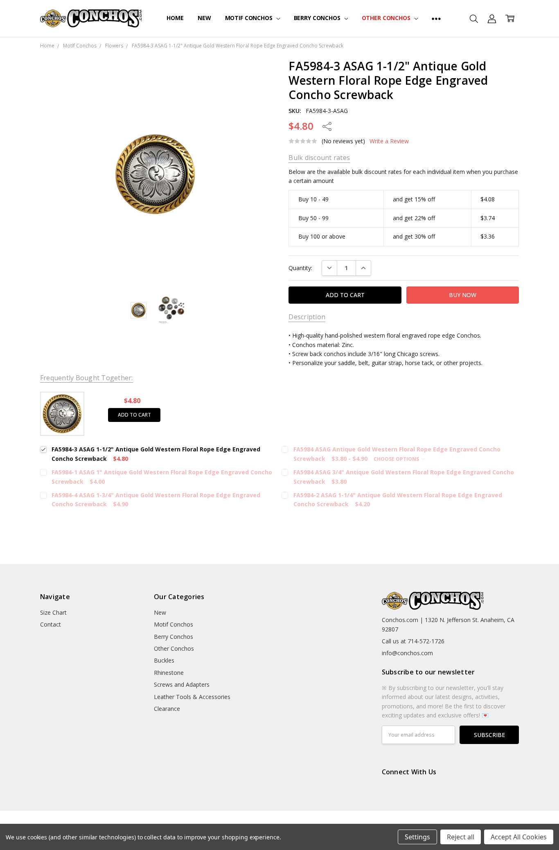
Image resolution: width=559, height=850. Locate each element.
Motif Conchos (249, 18)
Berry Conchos (318, 18)
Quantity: (300, 268)
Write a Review (389, 141)
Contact (50, 624)
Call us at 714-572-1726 (413, 641)
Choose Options (397, 458)
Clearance (167, 708)
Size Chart (53, 612)
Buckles (164, 660)
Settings (417, 836)
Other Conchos (387, 18)
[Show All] (436, 18)
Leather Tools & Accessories (192, 697)
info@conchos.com (407, 653)
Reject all (460, 836)
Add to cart (134, 414)
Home (175, 18)
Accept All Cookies (519, 836)
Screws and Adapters (182, 684)
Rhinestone (169, 672)
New (204, 18)
